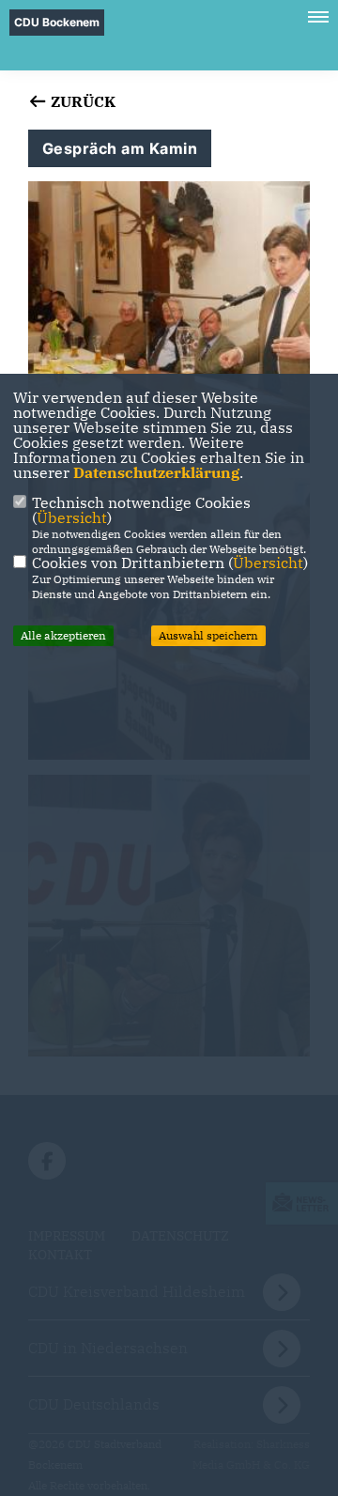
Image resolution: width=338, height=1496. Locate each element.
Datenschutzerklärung (156, 472)
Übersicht (72, 517)
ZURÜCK (81, 101)
